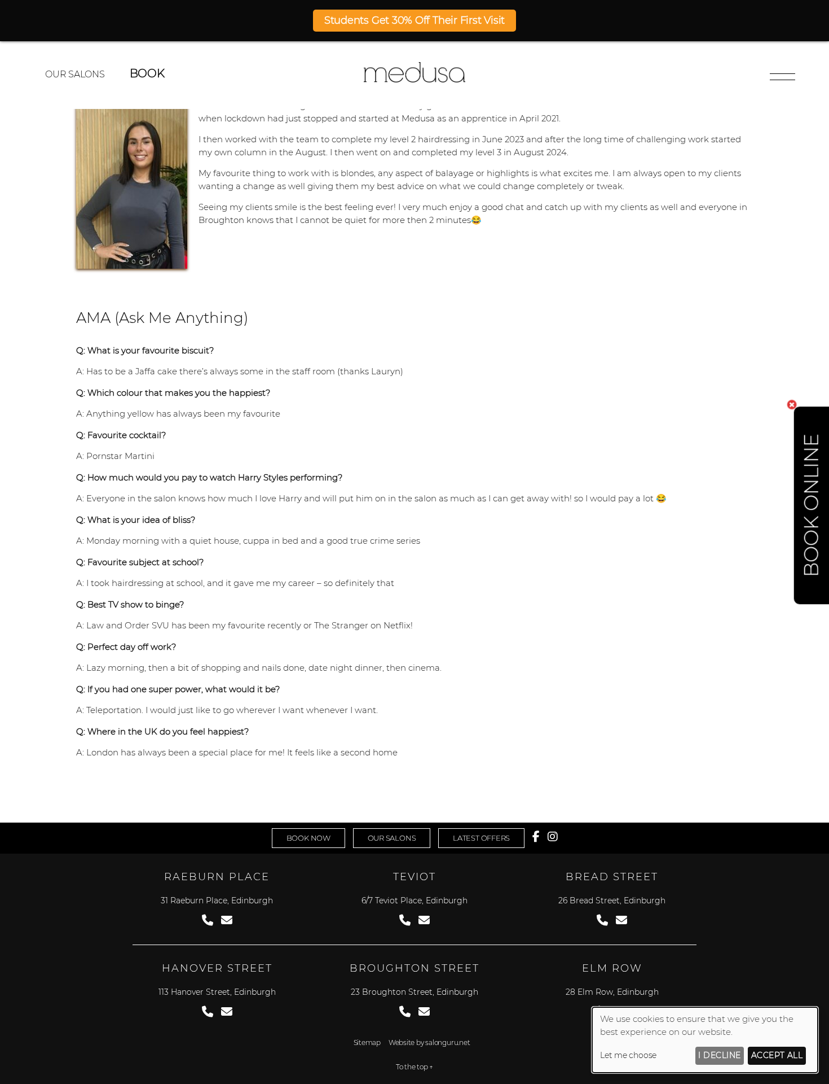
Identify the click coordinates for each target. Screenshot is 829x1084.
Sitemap (367, 1042)
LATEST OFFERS (481, 837)
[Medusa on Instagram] (553, 836)
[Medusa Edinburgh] (414, 79)
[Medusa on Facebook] (536, 836)
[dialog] (705, 1040)
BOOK (147, 73)
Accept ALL (777, 1055)
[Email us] (226, 920)
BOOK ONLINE (811, 505)
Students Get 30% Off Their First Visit (414, 20)
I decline (719, 1055)
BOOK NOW (308, 837)
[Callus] (207, 920)
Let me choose (628, 1055)
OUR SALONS (75, 74)
